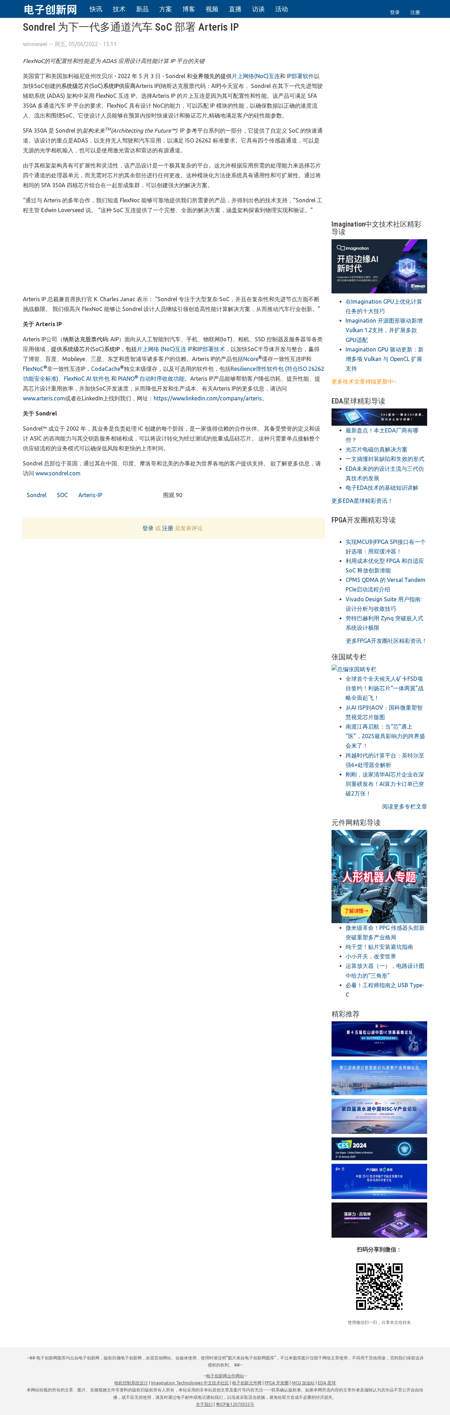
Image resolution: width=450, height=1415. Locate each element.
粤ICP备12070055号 (235, 1404)
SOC (62, 495)
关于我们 (204, 1404)
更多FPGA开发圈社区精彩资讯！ (386, 640)
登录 (395, 12)
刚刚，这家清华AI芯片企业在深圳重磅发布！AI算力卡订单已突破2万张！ (385, 784)
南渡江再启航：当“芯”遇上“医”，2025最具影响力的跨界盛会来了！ (385, 736)
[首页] (54, 8)
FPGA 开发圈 (277, 1383)
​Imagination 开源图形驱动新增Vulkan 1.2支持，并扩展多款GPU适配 (384, 330)
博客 (188, 8)
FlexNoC (33, 369)
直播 (235, 8)
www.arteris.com (44, 398)
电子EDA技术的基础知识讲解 (382, 487)
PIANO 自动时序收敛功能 (151, 378)
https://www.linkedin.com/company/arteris (208, 398)
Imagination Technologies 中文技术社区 (190, 1383)
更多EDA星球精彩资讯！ (362, 500)
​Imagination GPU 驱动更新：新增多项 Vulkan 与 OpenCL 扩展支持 (385, 359)
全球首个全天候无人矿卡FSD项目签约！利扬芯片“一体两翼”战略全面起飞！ (385, 688)
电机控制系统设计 (131, 1383)
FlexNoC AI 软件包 (87, 378)
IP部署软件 (300, 76)
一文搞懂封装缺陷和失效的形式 (385, 459)
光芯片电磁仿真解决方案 (376, 449)
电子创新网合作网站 (225, 1375)
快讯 (96, 8)
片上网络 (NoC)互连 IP (164, 349)
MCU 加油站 (303, 1383)
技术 (119, 8)
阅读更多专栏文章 (404, 806)
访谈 (258, 8)
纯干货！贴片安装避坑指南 (379, 947)
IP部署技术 (211, 349)
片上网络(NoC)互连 (256, 76)
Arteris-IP (89, 495)
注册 (415, 12)
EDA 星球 (327, 1383)
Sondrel (35, 495)
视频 (212, 8)
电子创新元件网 (247, 1383)
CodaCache (105, 369)
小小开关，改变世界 (371, 956)
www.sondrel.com (58, 473)
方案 (165, 8)
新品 (142, 8)
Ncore (250, 359)
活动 (281, 8)
